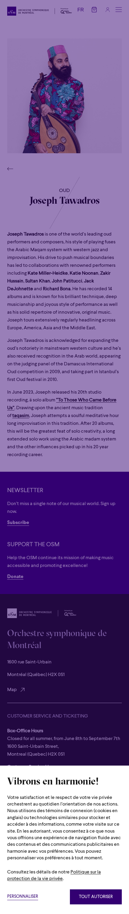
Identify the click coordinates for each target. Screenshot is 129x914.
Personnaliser (22, 896)
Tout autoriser (96, 897)
